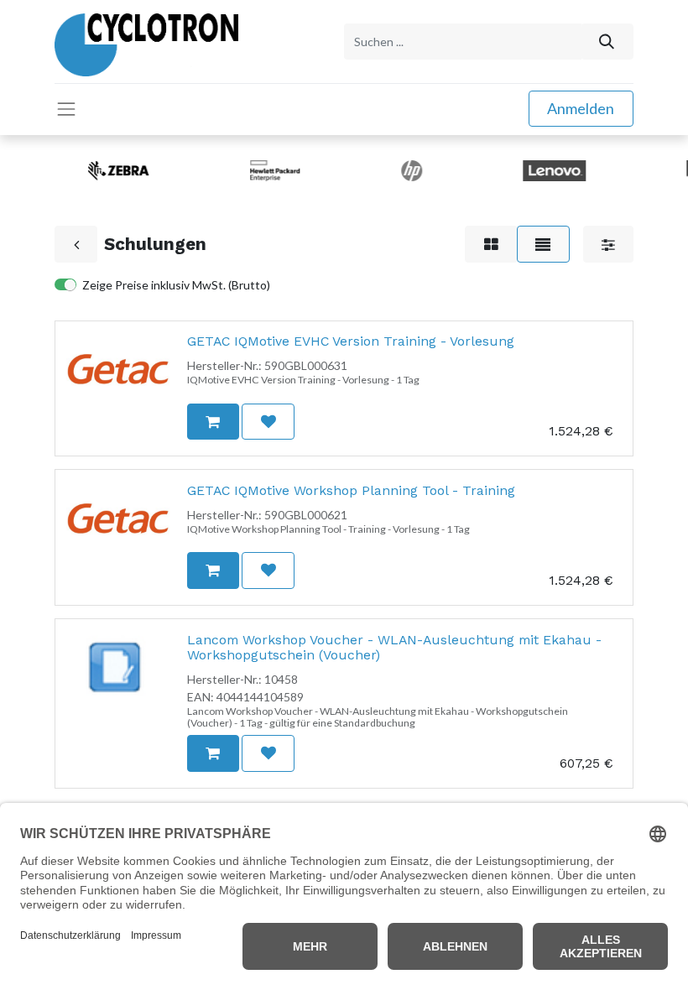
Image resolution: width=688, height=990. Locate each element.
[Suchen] (607, 41)
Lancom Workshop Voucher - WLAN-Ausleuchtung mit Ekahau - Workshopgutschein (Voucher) (394, 648)
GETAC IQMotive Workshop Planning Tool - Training (351, 490)
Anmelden (580, 108)
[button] (213, 422)
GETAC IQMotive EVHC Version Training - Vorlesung (350, 341)
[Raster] (491, 244)
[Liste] (543, 244)
